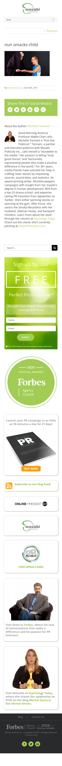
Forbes (28, 625)
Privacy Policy (31, 735)
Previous (51, 31)
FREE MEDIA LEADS (31, 567)
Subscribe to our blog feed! (33, 484)
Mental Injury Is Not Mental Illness (28, 701)
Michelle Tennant (14, 87)
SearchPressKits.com (32, 226)
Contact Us (38, 717)
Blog (20, 717)
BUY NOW (31, 468)
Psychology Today (40, 693)
